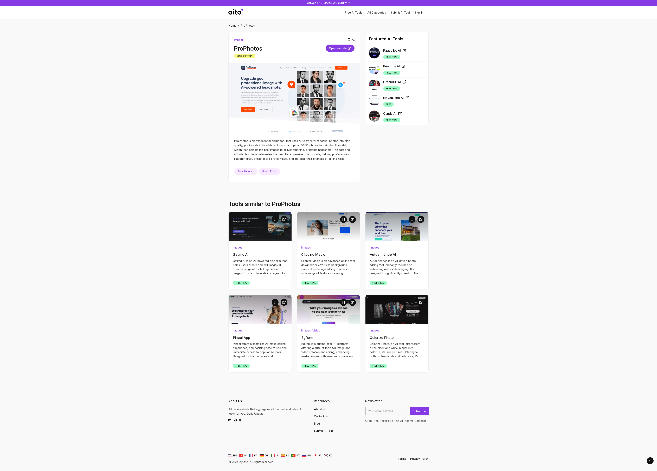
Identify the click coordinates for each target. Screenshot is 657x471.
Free (388, 104)
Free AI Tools (353, 12)
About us (319, 409)
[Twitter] (236, 420)
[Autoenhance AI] (396, 226)
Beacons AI (391, 66)
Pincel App (241, 338)
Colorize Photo (382, 338)
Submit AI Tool (400, 12)
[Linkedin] (231, 420)
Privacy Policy (419, 458)
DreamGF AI (392, 82)
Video (316, 330)
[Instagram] (242, 420)
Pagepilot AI (392, 50)
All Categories (376, 12)
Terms (402, 458)
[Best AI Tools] (236, 12)
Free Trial (392, 57)
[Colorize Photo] (396, 309)
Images (238, 39)
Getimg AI (241, 254)
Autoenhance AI (383, 254)
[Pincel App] (260, 309)
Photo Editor (269, 171)
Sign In (419, 12)
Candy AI (389, 113)
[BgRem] (328, 309)
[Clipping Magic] (328, 226)
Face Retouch (245, 171)
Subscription (245, 56)
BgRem (307, 338)
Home (232, 25)
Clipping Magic (313, 254)
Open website (338, 48)
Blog (317, 423)
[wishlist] (349, 39)
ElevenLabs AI (393, 98)
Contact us (321, 416)
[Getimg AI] (260, 226)
